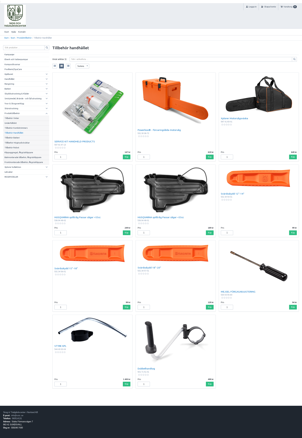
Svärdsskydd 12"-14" (232, 193)
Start (6, 32)
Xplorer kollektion (13, 167)
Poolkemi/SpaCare (13, 69)
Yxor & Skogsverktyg (14, 103)
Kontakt (22, 32)
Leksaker (9, 172)
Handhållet (9, 79)
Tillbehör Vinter (12, 118)
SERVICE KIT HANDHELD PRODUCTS (74, 141)
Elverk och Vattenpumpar (16, 59)
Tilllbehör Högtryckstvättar (17, 143)
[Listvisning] (54, 66)
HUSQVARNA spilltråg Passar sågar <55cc (161, 217)
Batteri (8, 89)
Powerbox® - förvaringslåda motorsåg (159, 129)
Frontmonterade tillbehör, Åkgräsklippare (24, 162)
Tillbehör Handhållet (14, 133)
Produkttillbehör (24, 38)
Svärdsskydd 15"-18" (66, 268)
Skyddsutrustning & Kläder (17, 93)
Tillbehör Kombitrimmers (16, 128)
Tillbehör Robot (12, 147)
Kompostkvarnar (12, 64)
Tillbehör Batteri (12, 138)
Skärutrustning (11, 108)
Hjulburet (9, 74)
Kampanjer (9, 54)
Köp (126, 157)
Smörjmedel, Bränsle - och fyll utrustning (23, 98)
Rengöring (9, 84)
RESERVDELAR (11, 177)
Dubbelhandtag (146, 368)
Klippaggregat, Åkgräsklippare (19, 152)
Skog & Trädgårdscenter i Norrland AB (20, 412)
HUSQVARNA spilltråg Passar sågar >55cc (77, 217)
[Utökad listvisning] (68, 66)
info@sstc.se (17, 415)
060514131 (17, 418)
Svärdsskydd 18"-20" (149, 267)
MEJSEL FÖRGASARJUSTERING (238, 291)
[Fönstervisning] (61, 66)
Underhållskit (11, 123)
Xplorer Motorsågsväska (234, 118)
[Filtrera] (294, 59)
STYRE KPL (60, 345)
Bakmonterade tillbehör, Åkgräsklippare (23, 157)
